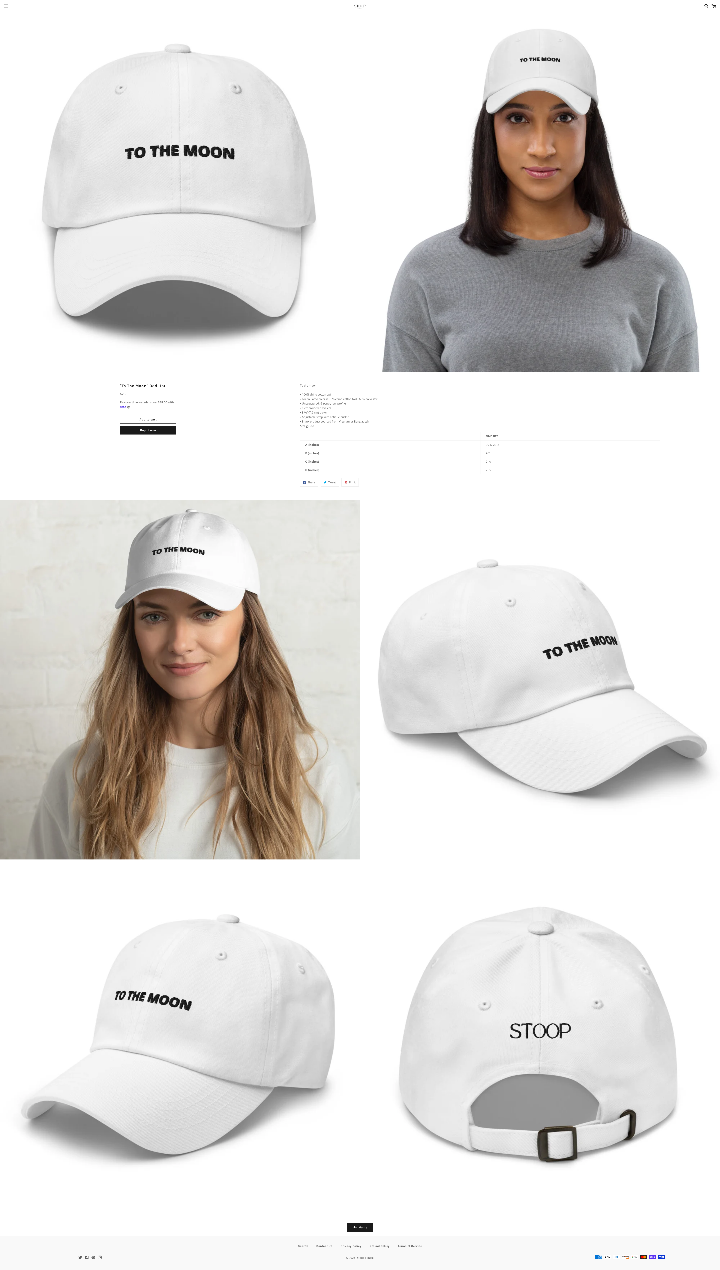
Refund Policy (380, 1246)
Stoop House (365, 1258)
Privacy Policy (351, 1246)
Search (303, 1246)
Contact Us (324, 1246)
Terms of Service (410, 1246)
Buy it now (148, 430)
